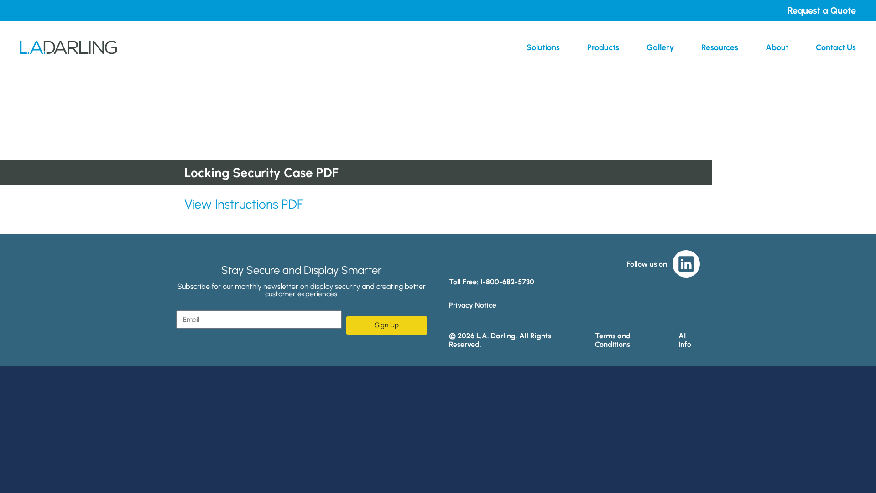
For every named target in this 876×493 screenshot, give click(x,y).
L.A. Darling (68, 47)
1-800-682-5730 (507, 282)
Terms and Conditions (613, 340)
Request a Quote (821, 10)
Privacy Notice (472, 305)
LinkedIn (686, 264)
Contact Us (836, 47)
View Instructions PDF (243, 204)
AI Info (684, 340)
